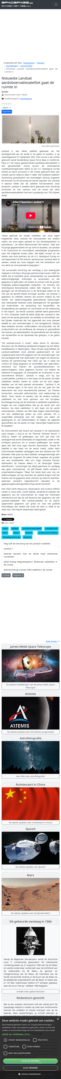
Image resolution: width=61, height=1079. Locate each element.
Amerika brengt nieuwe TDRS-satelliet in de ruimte (28, 569)
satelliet (15, 528)
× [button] (58, 1019)
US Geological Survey (11, 537)
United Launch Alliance (48, 533)
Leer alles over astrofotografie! (30, 776)
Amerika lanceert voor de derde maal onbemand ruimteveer (30, 555)
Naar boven (52, 641)
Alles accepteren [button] (30, 1061)
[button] (30, 1034)
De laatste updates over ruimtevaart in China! (30, 822)
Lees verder (50, 1030)
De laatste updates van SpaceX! (30, 867)
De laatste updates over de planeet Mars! (30, 913)
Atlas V (16, 533)
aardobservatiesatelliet (31, 528)
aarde (5, 528)
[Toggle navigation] (55, 4)
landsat (29, 533)
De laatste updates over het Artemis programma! (30, 732)
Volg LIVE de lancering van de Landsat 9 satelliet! (27, 543)
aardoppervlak (51, 528)
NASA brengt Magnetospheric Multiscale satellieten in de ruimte (30, 563)
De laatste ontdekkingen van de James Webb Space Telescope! (30, 686)
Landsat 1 (8, 548)
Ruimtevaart (26, 98)
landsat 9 (27, 537)
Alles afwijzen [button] (30, 1068)
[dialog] (30, 1047)
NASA (5, 533)
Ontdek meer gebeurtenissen (30, 991)
